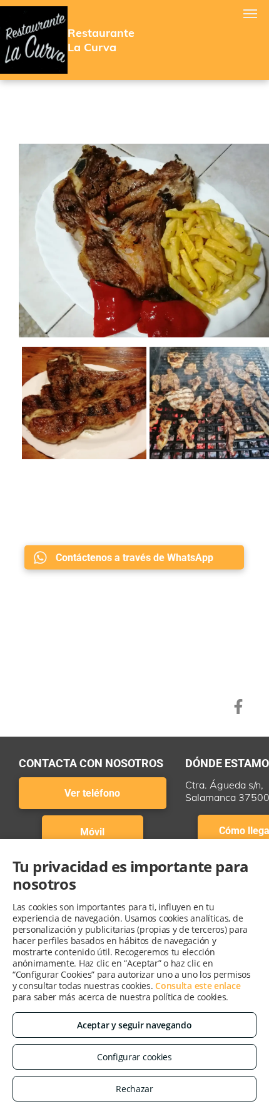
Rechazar (134, 1089)
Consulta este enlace (197, 986)
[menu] (250, 13)
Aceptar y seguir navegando (134, 1025)
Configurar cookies (134, 1057)
